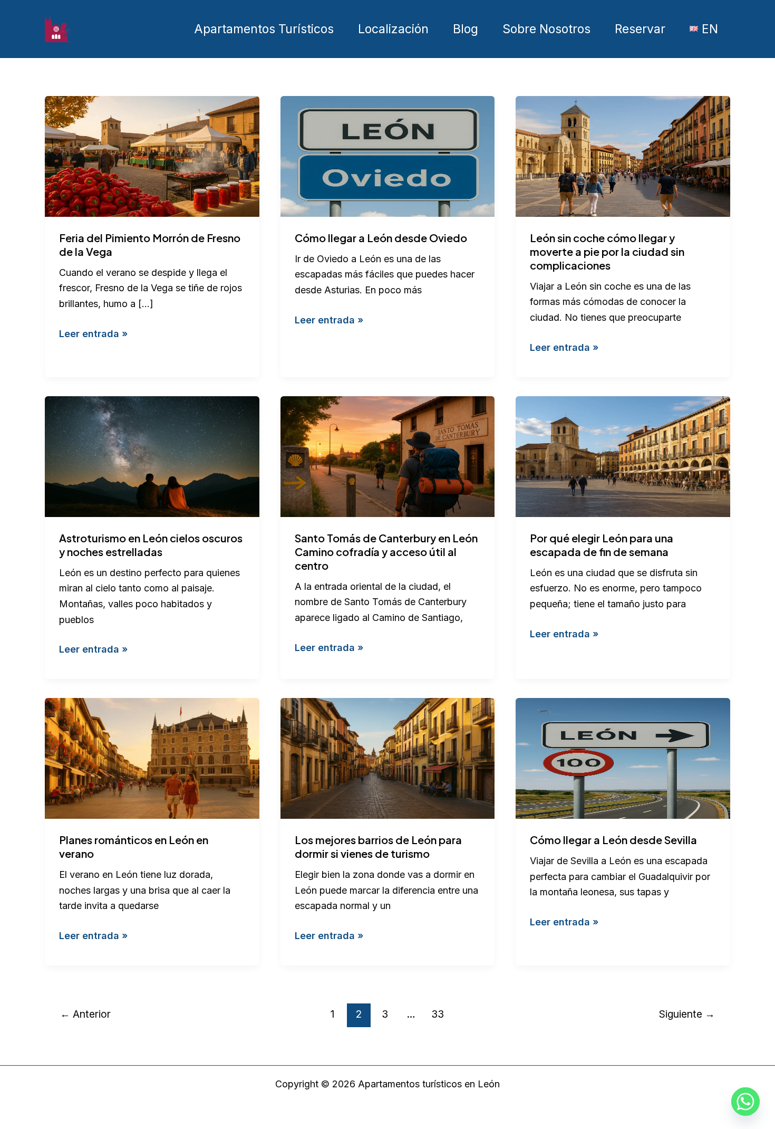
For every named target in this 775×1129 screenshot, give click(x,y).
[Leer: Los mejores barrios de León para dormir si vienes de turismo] (387, 757)
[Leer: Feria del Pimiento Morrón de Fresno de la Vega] (152, 155)
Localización (393, 29)
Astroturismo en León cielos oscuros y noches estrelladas (151, 544)
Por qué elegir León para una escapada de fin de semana (601, 544)
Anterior (85, 1014)
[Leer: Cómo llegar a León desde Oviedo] (387, 155)
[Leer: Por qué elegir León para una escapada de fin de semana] (623, 455)
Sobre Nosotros (546, 29)
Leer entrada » (93, 333)
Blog (465, 29)
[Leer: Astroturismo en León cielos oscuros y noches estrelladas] (152, 455)
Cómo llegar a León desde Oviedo (381, 237)
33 (437, 1014)
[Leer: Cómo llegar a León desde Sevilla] (623, 757)
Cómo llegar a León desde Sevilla (613, 839)
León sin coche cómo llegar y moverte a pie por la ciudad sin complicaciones (607, 251)
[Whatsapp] (745, 1101)
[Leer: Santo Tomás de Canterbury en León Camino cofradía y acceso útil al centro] (387, 455)
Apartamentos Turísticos (264, 29)
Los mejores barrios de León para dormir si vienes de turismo (378, 846)
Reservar (640, 29)
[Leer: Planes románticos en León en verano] (152, 757)
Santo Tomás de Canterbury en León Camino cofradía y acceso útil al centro (386, 551)
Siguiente (687, 1014)
